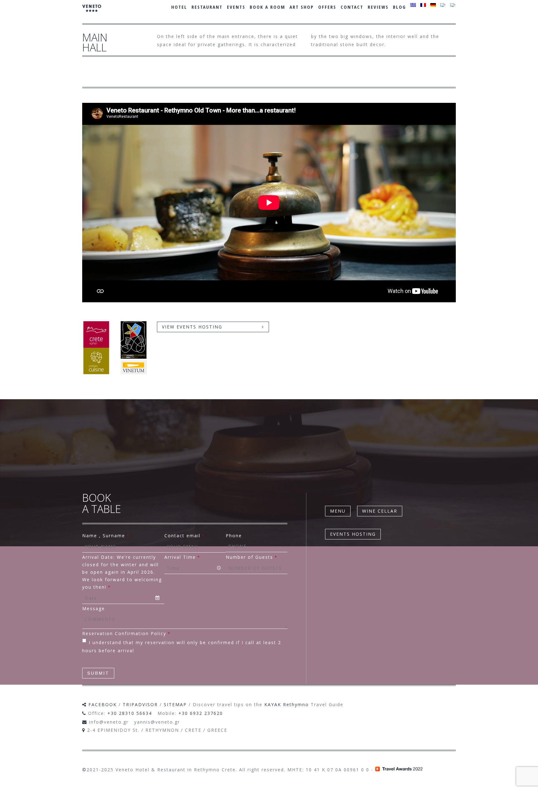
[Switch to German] (433, 5)
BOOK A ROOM (267, 7)
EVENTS (236, 7)
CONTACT (352, 7)
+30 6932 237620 (200, 713)
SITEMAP (175, 704)
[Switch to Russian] (443, 5)
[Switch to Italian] (453, 5)
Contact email (184, 536)
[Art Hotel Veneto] (91, 12)
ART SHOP (302, 7)
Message (93, 608)
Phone (234, 536)
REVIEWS (378, 7)
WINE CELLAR (379, 511)
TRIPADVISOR (140, 704)
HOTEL (179, 7)
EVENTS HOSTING (353, 534)
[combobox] (123, 598)
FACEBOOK (102, 704)
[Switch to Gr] (413, 5)
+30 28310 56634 (129, 713)
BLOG (399, 7)
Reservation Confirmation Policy (126, 633)
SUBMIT (98, 673)
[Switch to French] (423, 5)
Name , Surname (106, 536)
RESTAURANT (207, 7)
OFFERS (327, 7)
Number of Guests (251, 557)
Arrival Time (182, 557)
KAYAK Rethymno (286, 704)
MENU (338, 511)
